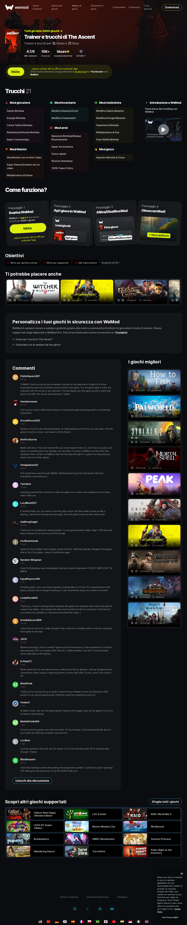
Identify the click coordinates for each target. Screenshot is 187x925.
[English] (40, 921)
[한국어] (65, 921)
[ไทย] (146, 921)
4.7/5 (30, 51)
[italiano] (138, 921)
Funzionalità (119, 7)
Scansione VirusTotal (63, 56)
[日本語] (106, 921)
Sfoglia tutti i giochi (165, 801)
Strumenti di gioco (97, 7)
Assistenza (122, 897)
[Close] (181, 873)
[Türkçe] (114, 921)
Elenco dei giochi (57, 7)
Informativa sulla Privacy (98, 897)
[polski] (89, 921)
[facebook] (100, 909)
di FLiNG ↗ (81, 56)
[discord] (74, 909)
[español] (73, 921)
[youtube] (112, 909)
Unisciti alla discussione (32, 780)
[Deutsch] (56, 921)
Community (134, 7)
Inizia (15, 72)
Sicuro (62, 51)
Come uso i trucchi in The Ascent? (34, 339)
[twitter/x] (87, 909)
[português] (97, 921)
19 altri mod (80, 71)
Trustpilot (121, 332)
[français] (81, 921)
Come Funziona (37, 7)
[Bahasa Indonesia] (130, 921)
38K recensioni (30, 56)
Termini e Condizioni (69, 897)
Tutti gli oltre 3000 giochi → (43, 31)
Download (172, 7)
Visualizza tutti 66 (109, 262)
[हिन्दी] (122, 921)
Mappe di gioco (76, 7)
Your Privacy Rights (170, 917)
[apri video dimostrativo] (163, 129)
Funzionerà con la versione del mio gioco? (38, 344)
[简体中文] (48, 921)
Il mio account (148, 7)
